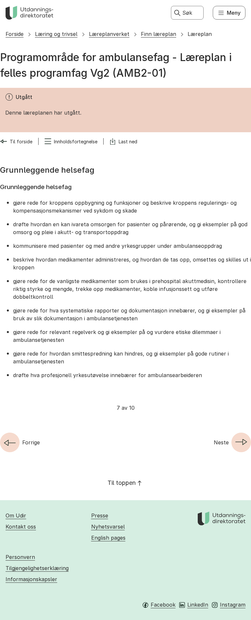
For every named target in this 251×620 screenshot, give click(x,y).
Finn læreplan (158, 34)
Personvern (20, 557)
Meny (234, 12)
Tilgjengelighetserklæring (37, 568)
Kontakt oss (21, 526)
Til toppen (122, 482)
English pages (108, 537)
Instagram (232, 604)
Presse (99, 515)
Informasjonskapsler (31, 579)
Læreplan (200, 34)
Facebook (163, 604)
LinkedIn (197, 604)
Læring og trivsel (56, 34)
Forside (15, 34)
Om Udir (16, 515)
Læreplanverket (109, 34)
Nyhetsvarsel (108, 526)
